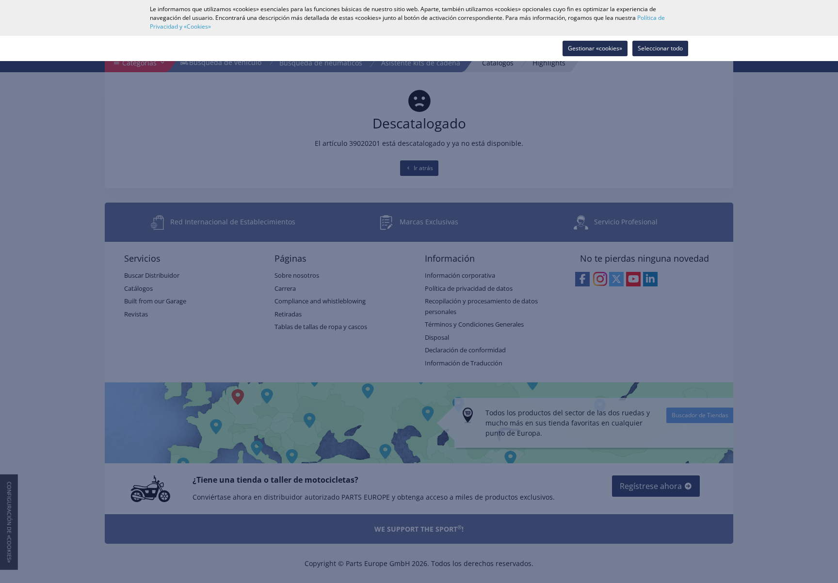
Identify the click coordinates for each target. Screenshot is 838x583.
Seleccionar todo (660, 48)
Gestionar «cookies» (595, 48)
